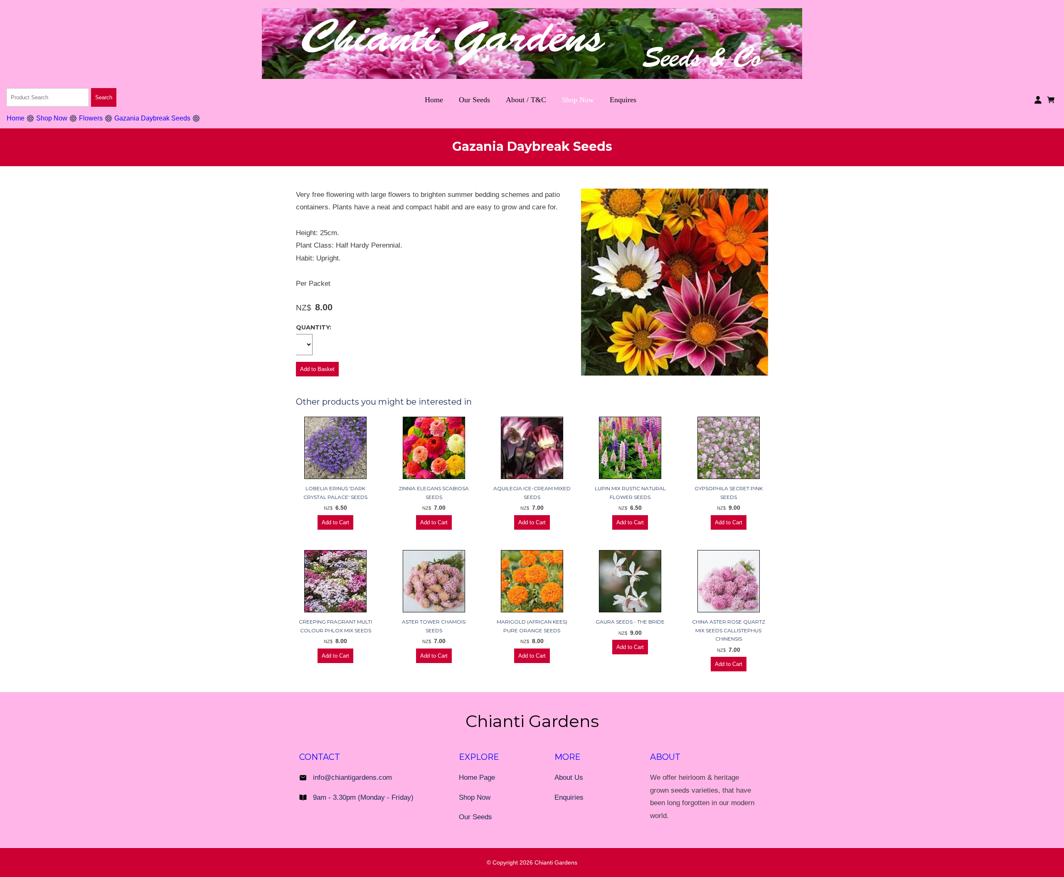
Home (434, 100)
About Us (568, 777)
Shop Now (578, 100)
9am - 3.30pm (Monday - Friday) (363, 797)
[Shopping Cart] (1052, 99)
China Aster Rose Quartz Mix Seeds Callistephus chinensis (728, 630)
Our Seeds (474, 100)
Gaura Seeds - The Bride (630, 622)
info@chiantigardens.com (352, 777)
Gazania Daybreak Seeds (152, 118)
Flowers (91, 118)
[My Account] (1038, 100)
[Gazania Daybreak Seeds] (674, 373)
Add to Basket (317, 369)
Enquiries (569, 797)
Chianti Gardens (555, 862)
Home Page (477, 777)
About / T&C (526, 100)
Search (103, 97)
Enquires (623, 100)
